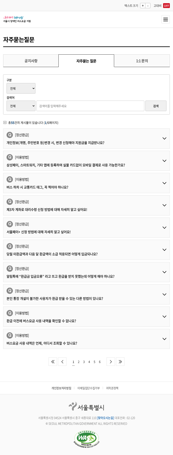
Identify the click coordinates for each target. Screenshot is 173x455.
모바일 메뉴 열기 (165, 19)
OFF (166, 6)
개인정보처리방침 (61, 388)
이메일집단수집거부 (88, 388)
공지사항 (30, 60)
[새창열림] (86, 439)
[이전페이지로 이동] (62, 361)
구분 (9, 80)
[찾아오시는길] (105, 418)
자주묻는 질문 (86, 61)
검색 (155, 106)
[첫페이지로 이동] (53, 361)
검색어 (10, 97)
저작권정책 (112, 388)
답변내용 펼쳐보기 (164, 138)
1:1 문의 (142, 60)
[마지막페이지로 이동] (120, 361)
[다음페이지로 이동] (111, 361)
